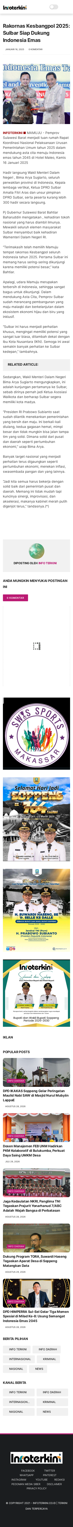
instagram (18, 1479)
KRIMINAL (49, 1359)
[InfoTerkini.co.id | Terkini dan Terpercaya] (15, 9)
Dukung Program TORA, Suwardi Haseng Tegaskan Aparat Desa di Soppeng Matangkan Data (35, 1261)
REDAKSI (59, 1479)
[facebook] (6, 530)
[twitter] (14, 530)
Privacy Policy (37, 1488)
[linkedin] (37, 530)
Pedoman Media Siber (25, 1484)
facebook (28, 1470)
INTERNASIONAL (20, 1359)
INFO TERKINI (18, 1349)
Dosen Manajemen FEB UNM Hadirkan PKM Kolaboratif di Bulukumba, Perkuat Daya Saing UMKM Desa (34, 1150)
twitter (49, 1470)
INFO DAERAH (48, 1349)
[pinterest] (29, 530)
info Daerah (16, 1080)
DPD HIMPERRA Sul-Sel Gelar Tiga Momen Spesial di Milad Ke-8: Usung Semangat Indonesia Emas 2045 (36, 1316)
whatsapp (26, 1475)
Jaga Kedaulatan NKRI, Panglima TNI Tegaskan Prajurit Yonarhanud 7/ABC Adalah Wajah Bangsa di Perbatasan (32, 1206)
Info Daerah (16, 1136)
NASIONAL (16, 1368)
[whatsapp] (21, 530)
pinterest (49, 1475)
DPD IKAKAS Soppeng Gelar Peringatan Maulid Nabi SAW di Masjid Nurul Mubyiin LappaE (36, 1095)
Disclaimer (54, 1484)
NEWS (39, 1368)
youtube (42, 1479)
